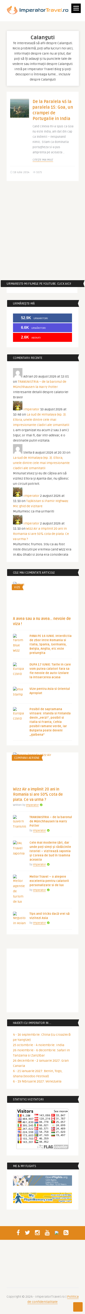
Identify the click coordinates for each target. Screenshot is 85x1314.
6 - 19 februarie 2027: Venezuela (37, 1081)
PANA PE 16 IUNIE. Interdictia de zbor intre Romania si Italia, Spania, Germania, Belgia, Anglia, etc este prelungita (51, 644)
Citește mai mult (43, 160)
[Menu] (76, 8)
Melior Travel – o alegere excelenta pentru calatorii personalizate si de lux (49, 881)
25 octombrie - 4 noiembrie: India (38, 1045)
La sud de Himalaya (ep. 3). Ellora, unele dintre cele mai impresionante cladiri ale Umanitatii (41, 419)
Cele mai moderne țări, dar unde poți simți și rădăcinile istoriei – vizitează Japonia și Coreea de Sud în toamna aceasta (50, 851)
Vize (17, 587)
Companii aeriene (26, 758)
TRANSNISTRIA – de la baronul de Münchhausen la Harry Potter (51, 821)
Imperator (31, 409)
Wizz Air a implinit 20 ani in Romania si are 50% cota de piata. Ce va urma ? (41, 534)
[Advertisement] (42, 230)
